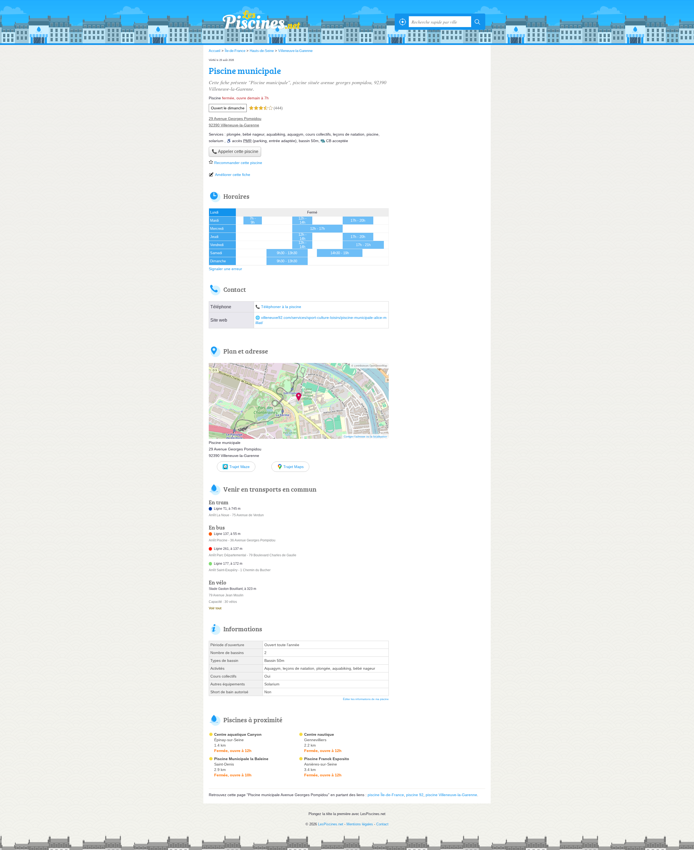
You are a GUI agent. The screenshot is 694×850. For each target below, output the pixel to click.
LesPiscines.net (268, 21)
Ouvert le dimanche (228, 108)
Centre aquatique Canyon (238, 734)
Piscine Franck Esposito (326, 759)
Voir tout (215, 608)
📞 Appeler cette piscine (235, 151)
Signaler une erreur (225, 269)
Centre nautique (319, 734)
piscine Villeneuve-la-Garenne (451, 795)
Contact (382, 824)
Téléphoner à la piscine (281, 307)
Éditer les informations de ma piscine (366, 699)
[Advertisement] (439, 95)
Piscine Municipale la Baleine (241, 759)
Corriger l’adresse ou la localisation (365, 436)
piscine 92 (414, 795)
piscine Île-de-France (386, 795)
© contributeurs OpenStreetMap (369, 365)
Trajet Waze (239, 467)
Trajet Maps (293, 467)
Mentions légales (359, 824)
